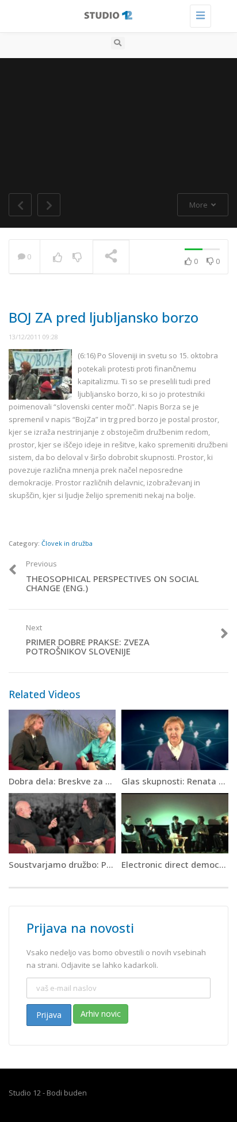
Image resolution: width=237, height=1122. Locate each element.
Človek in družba (67, 543)
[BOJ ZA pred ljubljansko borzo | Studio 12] (116, 14)
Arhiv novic (101, 1013)
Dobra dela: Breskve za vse (64, 781)
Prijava (49, 1014)
